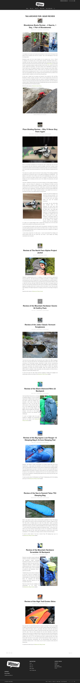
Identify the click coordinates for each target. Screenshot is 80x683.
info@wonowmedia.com (9, 675)
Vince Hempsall (46, 29)
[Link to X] (71, 1)
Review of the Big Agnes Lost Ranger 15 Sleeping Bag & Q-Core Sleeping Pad (40, 438)
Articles (56, 664)
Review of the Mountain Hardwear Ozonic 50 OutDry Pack (40, 306)
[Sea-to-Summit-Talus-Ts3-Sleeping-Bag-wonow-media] (40, 488)
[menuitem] (27, 8)
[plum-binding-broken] (40, 124)
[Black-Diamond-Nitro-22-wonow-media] (40, 384)
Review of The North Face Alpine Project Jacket (40, 251)
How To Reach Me (33, 670)
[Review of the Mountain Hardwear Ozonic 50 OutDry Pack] (40, 301)
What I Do (31, 666)
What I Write (32, 668)
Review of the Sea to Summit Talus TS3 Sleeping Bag (40, 494)
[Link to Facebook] (69, 1)
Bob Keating (49, 63)
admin (46, 255)
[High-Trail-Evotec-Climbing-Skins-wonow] (40, 597)
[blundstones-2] (40, 20)
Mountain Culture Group (36, 85)
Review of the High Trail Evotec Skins (40, 601)
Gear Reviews (40, 29)
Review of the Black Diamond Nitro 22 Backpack (40, 389)
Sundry (56, 668)
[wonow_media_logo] (40, 4)
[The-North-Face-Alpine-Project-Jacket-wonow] (40, 246)
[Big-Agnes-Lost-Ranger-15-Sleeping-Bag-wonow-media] (40, 433)
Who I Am (31, 664)
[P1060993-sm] (40, 320)
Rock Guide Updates (58, 666)
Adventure (56, 663)
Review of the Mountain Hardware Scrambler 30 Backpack (40, 551)
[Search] (54, 8)
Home (31, 663)
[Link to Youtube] (74, 1)
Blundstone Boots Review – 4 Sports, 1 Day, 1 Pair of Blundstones (40, 26)
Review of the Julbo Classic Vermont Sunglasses (40, 325)
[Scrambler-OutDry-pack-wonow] (40, 545)
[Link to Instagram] (73, 1)
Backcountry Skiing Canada (37, 291)
